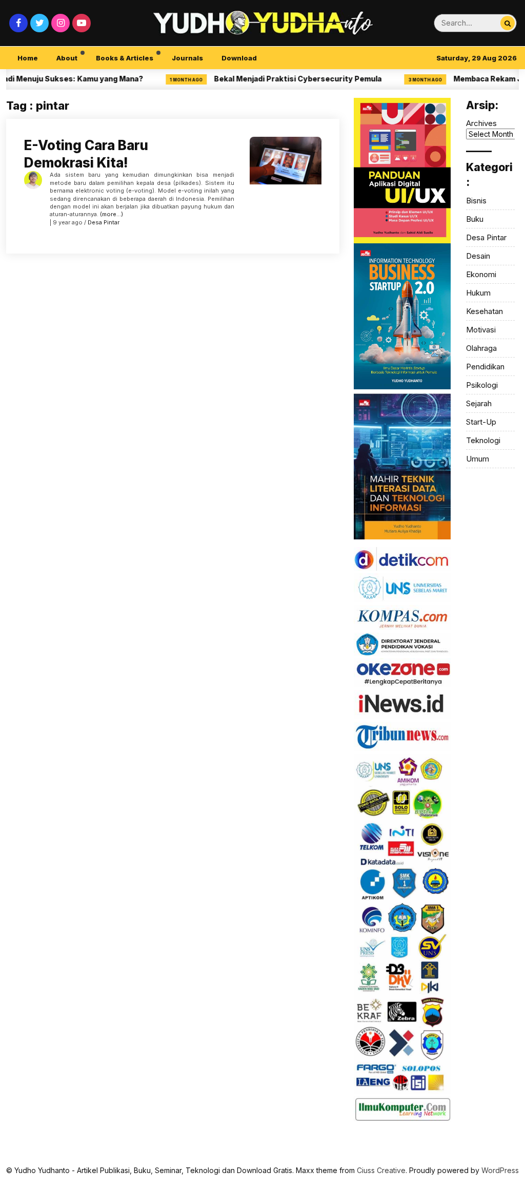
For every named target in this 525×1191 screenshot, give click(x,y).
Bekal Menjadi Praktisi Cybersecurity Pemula (279, 78)
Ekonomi (481, 274)
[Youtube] (81, 23)
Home (27, 58)
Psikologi (482, 385)
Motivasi (481, 330)
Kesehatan (484, 311)
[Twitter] (39, 23)
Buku (474, 219)
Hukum (478, 293)
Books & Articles (124, 58)
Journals (187, 58)
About (66, 58)
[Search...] (507, 23)
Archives (481, 123)
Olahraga (481, 348)
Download (239, 58)
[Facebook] (18, 23)
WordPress (500, 1170)
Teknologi (483, 440)
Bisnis (476, 200)
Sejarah (479, 403)
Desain (478, 256)
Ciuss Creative (381, 1170)
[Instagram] (60, 23)
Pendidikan (485, 366)
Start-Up (481, 422)
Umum (477, 459)
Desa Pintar (103, 222)
